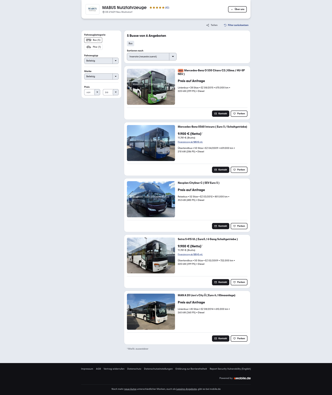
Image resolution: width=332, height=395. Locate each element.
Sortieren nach (135, 50)
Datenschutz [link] (134, 369)
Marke (87, 71)
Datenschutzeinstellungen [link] (158, 369)
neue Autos (130, 389)
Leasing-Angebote (186, 389)
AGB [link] (98, 369)
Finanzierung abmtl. (190, 142)
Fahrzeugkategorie (94, 34)
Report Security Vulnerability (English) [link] (230, 369)
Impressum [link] (87, 369)
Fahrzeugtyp (91, 55)
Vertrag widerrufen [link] (114, 369)
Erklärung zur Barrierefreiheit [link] (191, 369)
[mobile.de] (242, 378)
